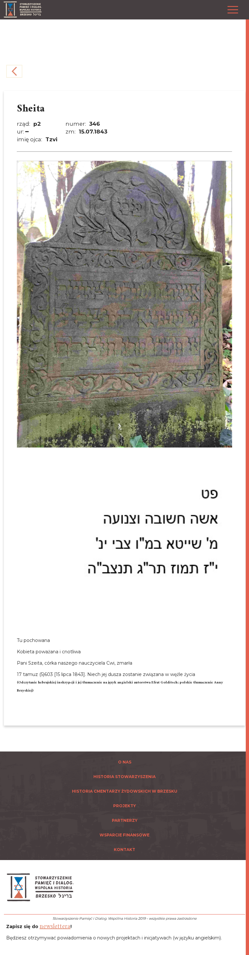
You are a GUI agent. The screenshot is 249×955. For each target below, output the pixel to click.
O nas (124, 762)
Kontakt (124, 849)
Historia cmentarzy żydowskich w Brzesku (124, 791)
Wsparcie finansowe (124, 835)
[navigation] (246, 477)
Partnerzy (124, 820)
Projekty (124, 805)
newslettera (55, 926)
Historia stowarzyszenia (124, 776)
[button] (231, 6)
